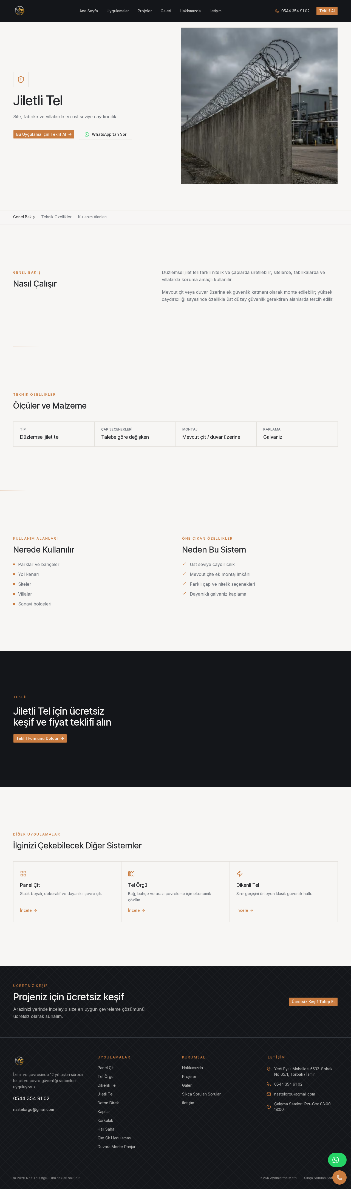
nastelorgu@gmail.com (33, 1109)
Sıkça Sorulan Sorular (201, 1094)
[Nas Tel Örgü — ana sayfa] (19, 11)
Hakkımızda (190, 11)
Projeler (145, 11)
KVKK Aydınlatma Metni (279, 1178)
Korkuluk (105, 1120)
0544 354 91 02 (295, 11)
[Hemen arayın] (339, 1177)
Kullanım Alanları (92, 216)
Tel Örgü (106, 1076)
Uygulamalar (118, 11)
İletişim (216, 11)
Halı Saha (106, 1129)
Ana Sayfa (89, 11)
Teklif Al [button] (327, 11)
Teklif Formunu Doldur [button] (37, 738)
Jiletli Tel (106, 1094)
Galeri (166, 11)
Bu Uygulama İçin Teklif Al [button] (41, 134)
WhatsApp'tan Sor (109, 134)
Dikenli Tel (107, 1085)
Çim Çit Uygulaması (115, 1138)
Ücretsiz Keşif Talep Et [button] (313, 1001)
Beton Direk (108, 1102)
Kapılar (104, 1111)
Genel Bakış (24, 216)
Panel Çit (106, 1067)
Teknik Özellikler (56, 216)
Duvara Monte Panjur (116, 1146)
